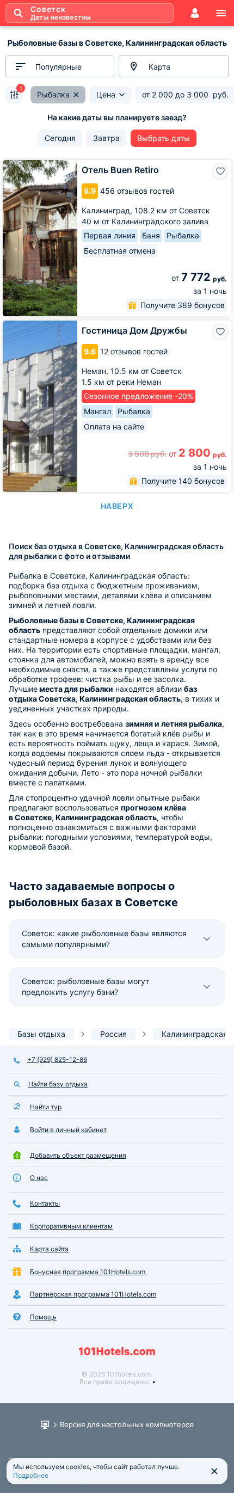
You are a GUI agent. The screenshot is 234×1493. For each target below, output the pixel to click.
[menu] (221, 13)
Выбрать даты (163, 138)
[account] (195, 13)
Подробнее (30, 1475)
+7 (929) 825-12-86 (57, 1059)
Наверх (117, 506)
